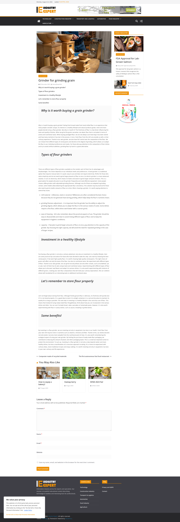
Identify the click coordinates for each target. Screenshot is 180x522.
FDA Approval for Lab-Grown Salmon (127, 60)
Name (39, 434)
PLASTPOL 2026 (64, 2)
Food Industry (84, 503)
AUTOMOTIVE (101, 19)
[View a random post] (141, 21)
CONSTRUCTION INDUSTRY (62, 19)
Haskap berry (70, 382)
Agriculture (83, 507)
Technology (83, 487)
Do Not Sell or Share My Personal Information (20, 514)
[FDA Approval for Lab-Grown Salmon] (128, 44)
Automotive (84, 499)
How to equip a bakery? (45, 383)
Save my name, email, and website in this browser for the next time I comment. (67, 462)
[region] (24, 507)
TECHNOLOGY (47, 19)
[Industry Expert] (39, 21)
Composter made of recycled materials (52, 356)
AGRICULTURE (47, 23)
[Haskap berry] (74, 368)
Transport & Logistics (87, 495)
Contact (104, 491)
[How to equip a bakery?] (48, 368)
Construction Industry (87, 491)
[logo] (46, 481)
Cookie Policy (28, 510)
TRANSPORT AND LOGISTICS (85, 19)
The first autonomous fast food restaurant (94, 356)
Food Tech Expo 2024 (134, 83)
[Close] (43, 498)
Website (39, 452)
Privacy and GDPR (107, 487)
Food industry (43, 76)
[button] (72, 19)
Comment (41, 409)
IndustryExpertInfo (57, 84)
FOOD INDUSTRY (114, 19)
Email (39, 443)
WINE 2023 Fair (96, 382)
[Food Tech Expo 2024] (120, 84)
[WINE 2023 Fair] (99, 368)
